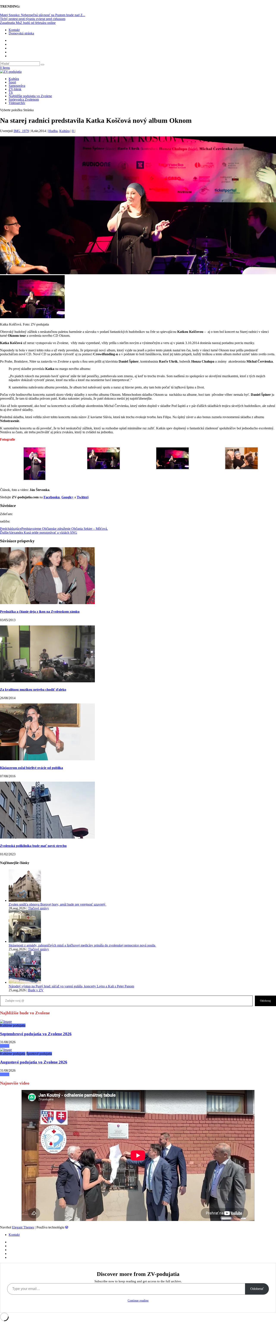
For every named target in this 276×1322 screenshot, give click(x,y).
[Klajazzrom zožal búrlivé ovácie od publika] (47, 759)
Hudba (53, 131)
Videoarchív (17, 103)
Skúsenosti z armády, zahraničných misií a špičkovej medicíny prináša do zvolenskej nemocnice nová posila (82, 945)
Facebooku (52, 497)
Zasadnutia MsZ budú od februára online (28, 23)
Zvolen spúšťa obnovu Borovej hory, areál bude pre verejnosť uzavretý (57, 904)
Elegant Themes (23, 1227)
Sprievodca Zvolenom (24, 99)
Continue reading (138, 1300)
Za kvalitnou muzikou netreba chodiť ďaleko (33, 689)
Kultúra (14, 79)
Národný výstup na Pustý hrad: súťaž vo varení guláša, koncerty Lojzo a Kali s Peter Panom (71, 986)
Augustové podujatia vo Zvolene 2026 (33, 1062)
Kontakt (14, 30)
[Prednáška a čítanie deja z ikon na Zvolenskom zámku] (47, 603)
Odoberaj (265, 1000)
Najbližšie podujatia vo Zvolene (30, 96)
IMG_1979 (21, 131)
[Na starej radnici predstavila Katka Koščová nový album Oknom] (6, 1021)
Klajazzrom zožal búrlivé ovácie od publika (31, 768)
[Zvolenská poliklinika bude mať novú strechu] (47, 837)
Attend (4, 1046)
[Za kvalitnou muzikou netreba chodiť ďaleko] (47, 681)
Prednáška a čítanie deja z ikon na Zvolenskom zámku (40, 611)
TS (11, 92)
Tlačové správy (38, 908)
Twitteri (82, 497)
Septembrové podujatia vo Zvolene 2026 (36, 1034)
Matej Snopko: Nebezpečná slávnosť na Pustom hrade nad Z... (42, 15)
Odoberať (257, 1289)
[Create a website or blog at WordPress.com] (66, 1227)
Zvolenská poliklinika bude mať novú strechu (33, 846)
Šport (12, 82)
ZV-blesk (15, 89)
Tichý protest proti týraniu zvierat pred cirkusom (32, 19)
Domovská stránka (21, 33)
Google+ (67, 497)
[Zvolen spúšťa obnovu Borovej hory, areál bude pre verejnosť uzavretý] (25, 900)
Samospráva (17, 85)
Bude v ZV (36, 990)
